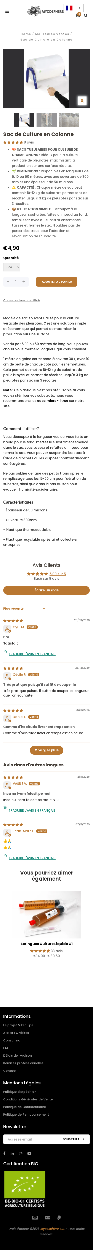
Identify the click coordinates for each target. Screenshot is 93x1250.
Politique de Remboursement (26, 1114)
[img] (13, 620)
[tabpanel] (46, 926)
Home (26, 34)
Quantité (11, 258)
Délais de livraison (17, 1055)
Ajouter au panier (57, 282)
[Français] (73, 8)
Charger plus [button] (47, 750)
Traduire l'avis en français (32, 654)
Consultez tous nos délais (21, 300)
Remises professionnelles (23, 1063)
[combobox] (73, 8)
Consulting (11, 1040)
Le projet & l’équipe (18, 1025)
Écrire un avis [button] (46, 590)
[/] (4, 1153)
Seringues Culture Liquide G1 (47, 943)
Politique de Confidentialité (24, 1107)
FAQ (6, 1048)
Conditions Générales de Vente (28, 1099)
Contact (9, 1071)
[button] (13, 142)
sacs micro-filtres (52, 400)
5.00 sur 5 (58, 574)
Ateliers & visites (16, 1033)
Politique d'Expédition (19, 1092)
